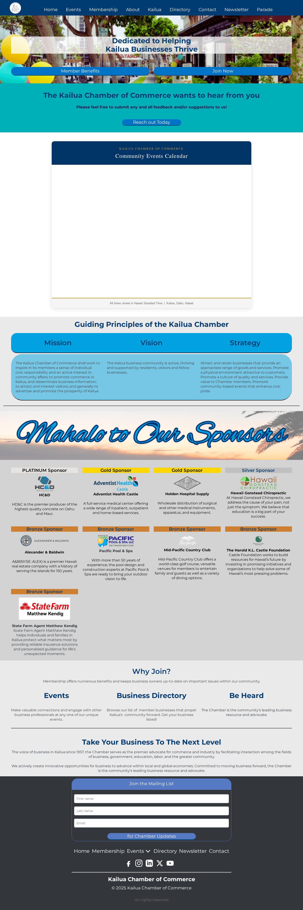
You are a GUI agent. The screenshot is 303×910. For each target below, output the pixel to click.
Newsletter (236, 9)
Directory (180, 9)
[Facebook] (128, 863)
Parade (265, 9)
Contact (207, 9)
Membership (103, 9)
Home (51, 9)
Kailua (154, 9)
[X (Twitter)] (159, 863)
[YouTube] (170, 863)
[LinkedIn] (149, 863)
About (133, 9)
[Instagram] (138, 863)
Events (73, 9)
